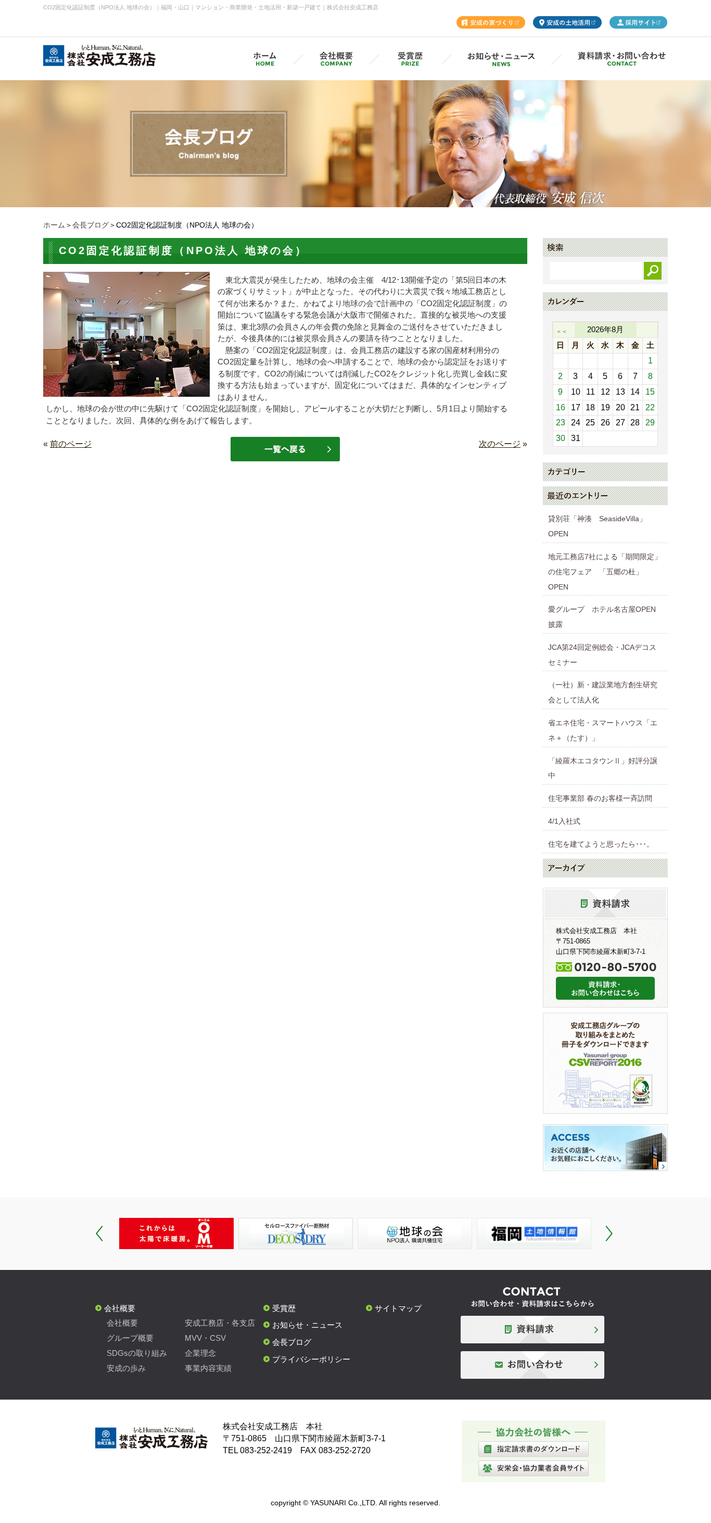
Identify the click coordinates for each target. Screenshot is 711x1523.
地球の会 (358, 303)
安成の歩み (126, 1368)
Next (609, 1233)
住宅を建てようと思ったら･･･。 (601, 844)
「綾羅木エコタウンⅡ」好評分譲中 (602, 768)
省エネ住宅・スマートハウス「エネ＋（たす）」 (602, 730)
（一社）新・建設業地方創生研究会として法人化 (602, 692)
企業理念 (200, 1353)
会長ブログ (90, 225)
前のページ (71, 443)
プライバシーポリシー (311, 1359)
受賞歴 (284, 1308)
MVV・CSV (205, 1337)
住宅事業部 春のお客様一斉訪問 (600, 798)
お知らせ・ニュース (307, 1324)
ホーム (54, 225)
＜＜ (561, 331)
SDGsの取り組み (137, 1353)
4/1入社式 (564, 821)
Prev (99, 1233)
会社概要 (119, 1308)
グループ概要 (130, 1337)
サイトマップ (398, 1308)
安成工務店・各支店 (220, 1322)
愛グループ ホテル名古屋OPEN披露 (602, 616)
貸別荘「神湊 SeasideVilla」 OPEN (601, 526)
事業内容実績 (208, 1368)
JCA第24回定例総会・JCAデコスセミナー (602, 654)
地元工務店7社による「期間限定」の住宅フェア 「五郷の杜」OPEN (605, 571)
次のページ (499, 443)
